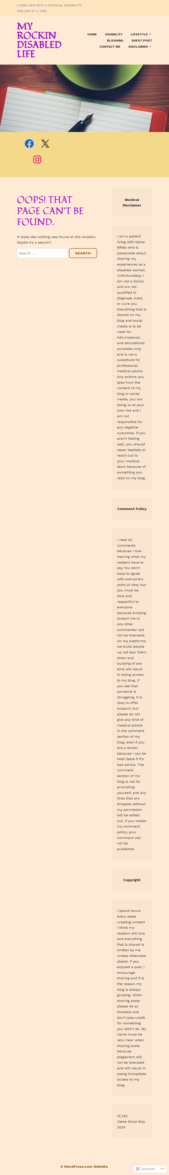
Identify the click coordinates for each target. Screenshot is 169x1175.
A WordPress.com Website (84, 1166)
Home (92, 34)
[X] (45, 143)
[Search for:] (43, 253)
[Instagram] (37, 159)
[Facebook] (29, 143)
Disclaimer (138, 46)
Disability (114, 34)
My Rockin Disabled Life (39, 40)
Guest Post (141, 40)
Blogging (115, 40)
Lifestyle (139, 34)
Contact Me (109, 46)
